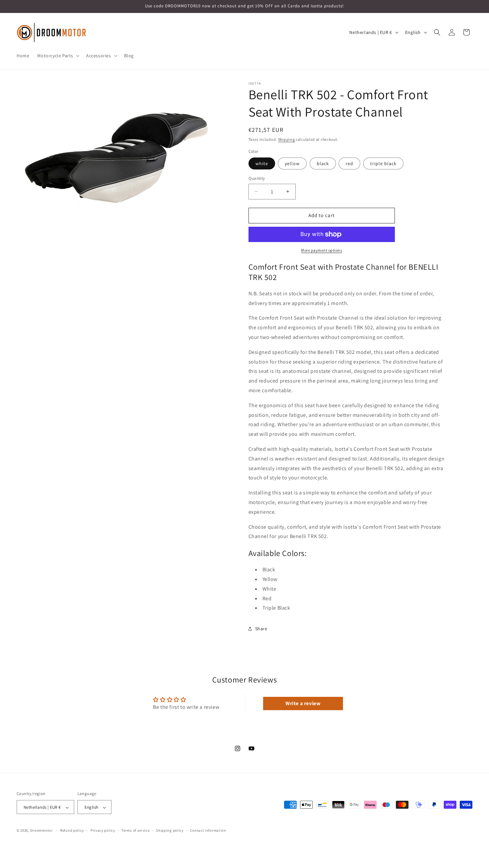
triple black (383, 163)
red (349, 163)
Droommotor (41, 830)
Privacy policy (102, 830)
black (323, 163)
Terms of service (135, 830)
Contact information (208, 830)
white (261, 163)
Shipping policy (170, 830)
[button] (57, 56)
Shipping (286, 139)
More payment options (321, 250)
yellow (292, 163)
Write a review (302, 703)
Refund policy (72, 830)
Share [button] (261, 629)
